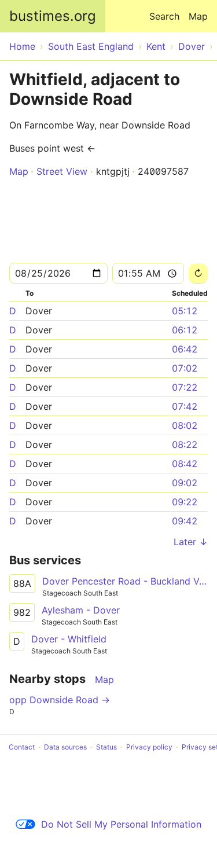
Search (164, 16)
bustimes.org (52, 16)
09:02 (184, 482)
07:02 (184, 368)
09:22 (184, 502)
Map (198, 16)
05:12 (184, 311)
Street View (61, 171)
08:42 (184, 463)
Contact (22, 747)
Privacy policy (149, 747)
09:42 (184, 521)
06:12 (184, 330)
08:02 (184, 425)
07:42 (184, 406)
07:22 (184, 387)
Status (106, 747)
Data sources (65, 747)
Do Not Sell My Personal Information (121, 824)
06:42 (184, 349)
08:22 (184, 444)
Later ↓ (191, 542)
